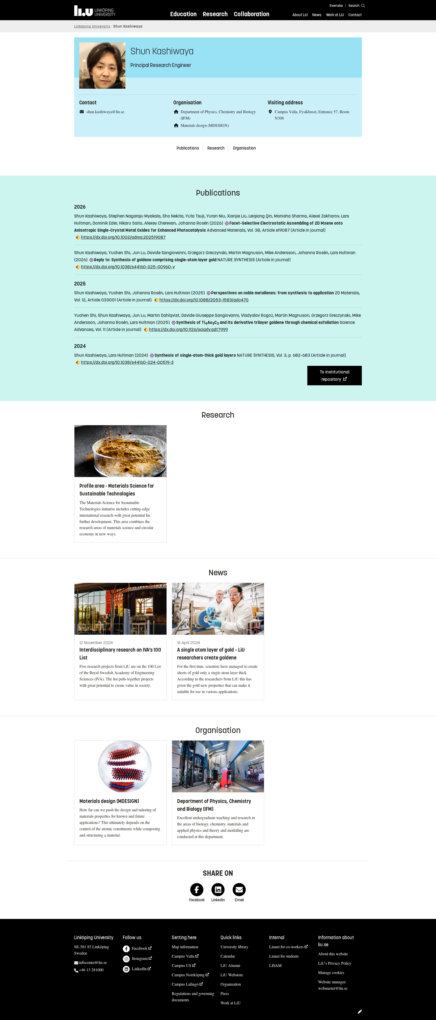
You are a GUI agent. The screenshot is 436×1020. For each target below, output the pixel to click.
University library (234, 946)
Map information (185, 946)
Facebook (139, 948)
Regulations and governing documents (193, 996)
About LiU (300, 15)
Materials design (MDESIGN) (205, 125)
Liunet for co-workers (286, 946)
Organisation (244, 148)
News (316, 15)
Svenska (336, 6)
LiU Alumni (230, 965)
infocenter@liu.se (93, 962)
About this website (333, 953)
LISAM (275, 965)
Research (215, 14)
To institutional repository (334, 375)
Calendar (228, 956)
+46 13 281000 (91, 969)
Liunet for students (284, 956)
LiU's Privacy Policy (334, 963)
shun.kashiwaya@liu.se (105, 111)
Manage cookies (331, 972)
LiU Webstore (232, 974)
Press (225, 993)
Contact (355, 15)
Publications (188, 148)
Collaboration (251, 14)
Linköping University (92, 26)
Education (183, 14)
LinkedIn (139, 968)
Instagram (140, 958)
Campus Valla (183, 956)
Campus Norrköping (188, 974)
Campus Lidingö (185, 984)
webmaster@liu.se (332, 988)
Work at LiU (335, 15)
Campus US (181, 965)
